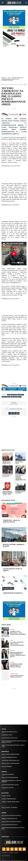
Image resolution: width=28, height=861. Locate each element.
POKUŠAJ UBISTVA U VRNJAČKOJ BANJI (10, 763)
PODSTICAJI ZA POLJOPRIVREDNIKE (9, 777)
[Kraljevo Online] (14, 3)
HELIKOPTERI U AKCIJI (6, 734)
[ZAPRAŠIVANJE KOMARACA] (14, 583)
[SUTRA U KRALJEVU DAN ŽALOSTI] (7, 469)
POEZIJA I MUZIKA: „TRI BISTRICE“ (9, 807)
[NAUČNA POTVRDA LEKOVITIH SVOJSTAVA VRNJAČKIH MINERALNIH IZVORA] (20, 469)
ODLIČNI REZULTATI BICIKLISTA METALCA (11, 815)
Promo (5, 515)
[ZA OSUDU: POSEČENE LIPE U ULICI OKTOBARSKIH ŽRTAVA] (5, 643)
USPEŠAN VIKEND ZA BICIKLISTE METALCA (11, 821)
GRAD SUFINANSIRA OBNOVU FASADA (10, 784)
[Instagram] (12, 413)
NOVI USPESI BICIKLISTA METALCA (9, 824)
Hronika (6, 539)
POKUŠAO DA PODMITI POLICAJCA (9, 757)
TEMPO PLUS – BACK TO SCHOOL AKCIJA (11, 521)
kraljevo (20, 394)
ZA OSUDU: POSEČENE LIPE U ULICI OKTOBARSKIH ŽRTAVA (17, 644)
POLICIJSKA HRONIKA (6, 766)
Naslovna (3, 77)
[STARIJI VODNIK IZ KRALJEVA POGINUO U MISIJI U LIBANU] (7, 486)
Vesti (9, 77)
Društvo (6, 564)
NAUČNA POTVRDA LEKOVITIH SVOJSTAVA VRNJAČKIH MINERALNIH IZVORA (20, 477)
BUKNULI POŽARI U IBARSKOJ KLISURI (10, 754)
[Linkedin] (12, 849)
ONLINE (15, 860)
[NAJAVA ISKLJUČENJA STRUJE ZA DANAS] (5, 675)
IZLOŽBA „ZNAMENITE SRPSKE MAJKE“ (10, 801)
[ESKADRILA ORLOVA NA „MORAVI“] (20, 486)
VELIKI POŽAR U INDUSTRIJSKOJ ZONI (10, 760)
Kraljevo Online (16, 409)
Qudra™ (22, 860)
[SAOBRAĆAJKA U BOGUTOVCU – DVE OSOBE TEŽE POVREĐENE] (5, 632)
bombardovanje (12, 394)
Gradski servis (8, 588)
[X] (15, 413)
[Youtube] (18, 413)
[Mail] (16, 849)
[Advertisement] (14, 61)
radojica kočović (16, 396)
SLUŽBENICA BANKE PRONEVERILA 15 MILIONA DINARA (16, 665)
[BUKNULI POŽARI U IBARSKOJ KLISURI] (14, 534)
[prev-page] (2, 683)
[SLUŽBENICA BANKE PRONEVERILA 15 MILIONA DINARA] (5, 665)
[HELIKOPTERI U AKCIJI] (20, 457)
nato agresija (6, 396)
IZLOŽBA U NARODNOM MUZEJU (8, 798)
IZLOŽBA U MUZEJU (5, 795)
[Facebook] (10, 413)
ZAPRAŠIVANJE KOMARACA (13, 593)
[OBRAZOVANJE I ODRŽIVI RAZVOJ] (7, 457)
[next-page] (5, 683)
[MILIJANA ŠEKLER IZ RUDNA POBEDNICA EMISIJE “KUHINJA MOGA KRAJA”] (5, 654)
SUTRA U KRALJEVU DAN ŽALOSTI (7, 475)
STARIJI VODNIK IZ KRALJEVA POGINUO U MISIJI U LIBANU (7, 493)
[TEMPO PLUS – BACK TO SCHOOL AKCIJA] (14, 510)
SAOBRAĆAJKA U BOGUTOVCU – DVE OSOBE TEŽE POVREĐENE (18, 633)
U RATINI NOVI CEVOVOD (7, 787)
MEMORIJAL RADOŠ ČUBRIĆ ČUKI (9, 818)
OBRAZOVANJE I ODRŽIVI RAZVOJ (6, 462)
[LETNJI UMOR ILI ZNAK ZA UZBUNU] (14, 558)
